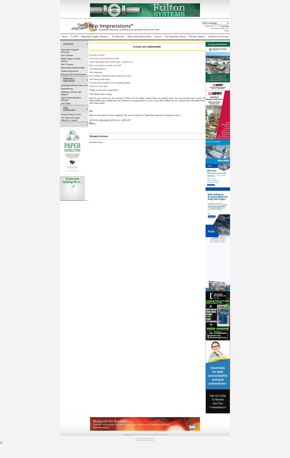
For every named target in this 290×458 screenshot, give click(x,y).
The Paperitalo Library (175, 36)
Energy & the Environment (73, 74)
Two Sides (66, 103)
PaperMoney (67, 88)
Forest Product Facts (71, 114)
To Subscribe (118, 36)
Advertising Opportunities (73, 67)
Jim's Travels (67, 64)
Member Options (197, 36)
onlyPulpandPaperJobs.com (74, 85)
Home (65, 36)
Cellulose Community (218, 36)
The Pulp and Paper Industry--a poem (70, 119)
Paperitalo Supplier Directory (95, 36)
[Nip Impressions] (116, 31)
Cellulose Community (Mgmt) (71, 93)
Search (158, 36)
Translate (224, 26)
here (110, 94)
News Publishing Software (145, 440)
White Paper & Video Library (71, 59)
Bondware (149, 438)
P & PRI (74, 36)
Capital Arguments (69, 71)
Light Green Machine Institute (71, 98)
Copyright (128, 434)
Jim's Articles (67, 55)
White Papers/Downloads (139, 36)
